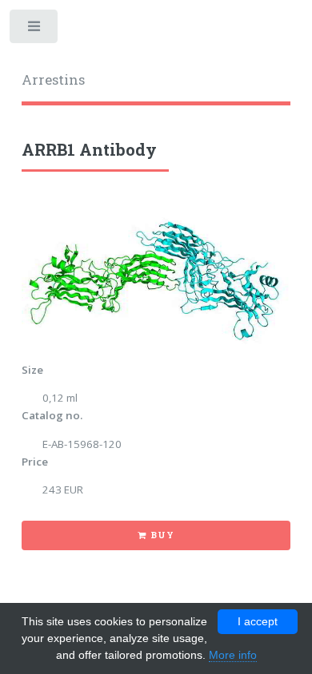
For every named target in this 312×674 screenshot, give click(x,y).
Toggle (35, 30)
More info (233, 654)
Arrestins (53, 80)
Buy (162, 535)
